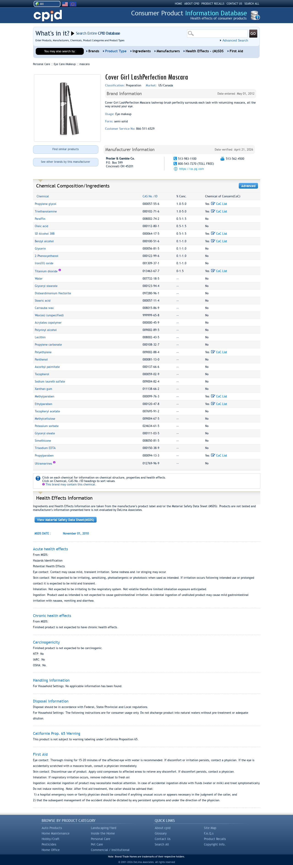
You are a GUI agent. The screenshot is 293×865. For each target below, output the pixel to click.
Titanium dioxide (46, 271)
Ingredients (142, 51)
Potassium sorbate (47, 426)
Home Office (51, 850)
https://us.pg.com (191, 169)
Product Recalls (215, 839)
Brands (93, 51)
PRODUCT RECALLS (212, 3)
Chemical (43, 196)
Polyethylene (43, 352)
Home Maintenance (56, 833)
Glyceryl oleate (45, 433)
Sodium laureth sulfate (50, 381)
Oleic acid (41, 226)
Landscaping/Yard (103, 828)
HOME (178, 3)
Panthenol (41, 359)
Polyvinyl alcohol (46, 330)
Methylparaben (44, 396)
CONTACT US (234, 3)
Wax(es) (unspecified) (49, 315)
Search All (162, 844)
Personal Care (100, 839)
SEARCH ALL (251, 3)
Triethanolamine (46, 211)
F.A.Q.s (209, 833)
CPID (47, 15)
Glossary (161, 833)
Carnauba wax (44, 308)
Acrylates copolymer (48, 322)
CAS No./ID (150, 196)
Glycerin (40, 248)
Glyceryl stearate (46, 286)
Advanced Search (235, 40)
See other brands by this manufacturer (65, 161)
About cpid (163, 828)
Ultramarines (43, 463)
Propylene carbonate (48, 344)
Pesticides (49, 844)
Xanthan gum (43, 389)
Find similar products (65, 149)
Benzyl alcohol (44, 241)
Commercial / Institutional (110, 850)
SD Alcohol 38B (44, 233)
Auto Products (52, 828)
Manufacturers (168, 51)
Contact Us (163, 839)
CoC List (221, 204)
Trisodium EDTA (45, 448)
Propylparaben (44, 455)
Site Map (210, 828)
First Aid (236, 51)
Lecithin (40, 337)
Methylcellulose (45, 418)
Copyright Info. (215, 844)
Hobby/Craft (51, 839)
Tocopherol (42, 374)
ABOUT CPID (191, 3)
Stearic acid (42, 300)
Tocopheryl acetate (47, 411)
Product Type (116, 51)
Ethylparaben (43, 404)
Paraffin (40, 218)
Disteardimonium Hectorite (53, 293)
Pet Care (97, 844)
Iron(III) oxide (44, 263)
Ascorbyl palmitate (47, 367)
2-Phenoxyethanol (46, 256)
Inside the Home (103, 833)
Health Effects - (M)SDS (205, 51)
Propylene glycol (45, 204)
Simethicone (43, 440)
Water (39, 278)
